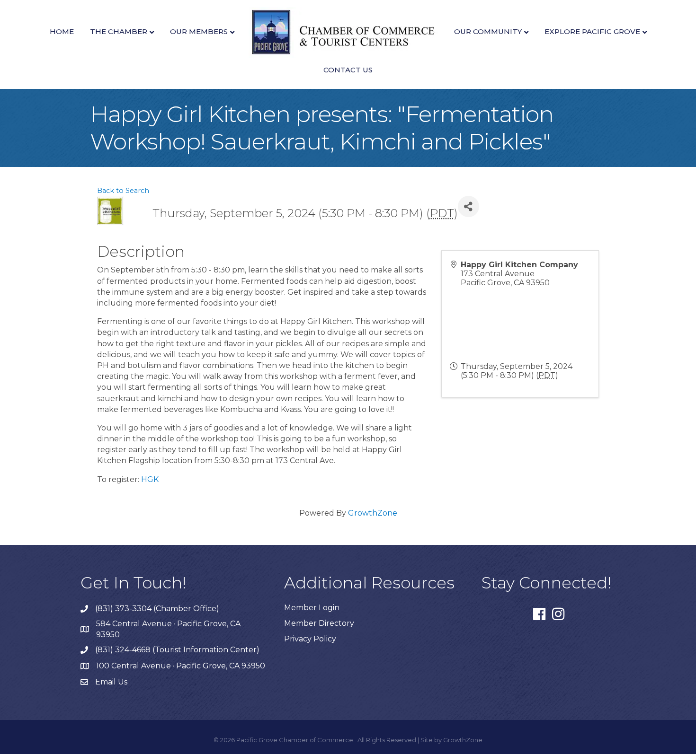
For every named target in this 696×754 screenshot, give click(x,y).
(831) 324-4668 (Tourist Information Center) (177, 649)
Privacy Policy (310, 638)
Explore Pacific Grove (592, 31)
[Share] (468, 206)
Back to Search (123, 190)
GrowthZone (372, 513)
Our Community (488, 31)
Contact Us (348, 69)
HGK (150, 479)
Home (62, 31)
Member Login (311, 607)
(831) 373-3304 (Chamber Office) (157, 608)
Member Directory (319, 623)
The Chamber (118, 31)
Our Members (199, 31)
